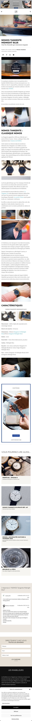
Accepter (16, 707)
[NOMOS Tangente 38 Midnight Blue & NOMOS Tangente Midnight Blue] (16, 170)
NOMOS (11, 88)
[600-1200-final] (16, 442)
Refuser (16, 711)
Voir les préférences (16, 715)
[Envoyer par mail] (13, 54)
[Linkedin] (10, 54)
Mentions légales (15, 719)
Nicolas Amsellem (21, 49)
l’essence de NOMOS (15, 141)
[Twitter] (3, 54)
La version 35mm (18, 197)
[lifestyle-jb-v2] (16, 4)
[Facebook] (6, 54)
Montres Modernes (12, 51)
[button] (30, 689)
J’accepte (16, 71)
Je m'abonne (16, 659)
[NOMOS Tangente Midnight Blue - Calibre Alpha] (24, 214)
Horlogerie (4, 51)
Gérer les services (6, 703)
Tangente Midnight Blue (15, 333)
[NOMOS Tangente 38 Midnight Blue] (16, 292)
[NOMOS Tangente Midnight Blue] (16, 117)
